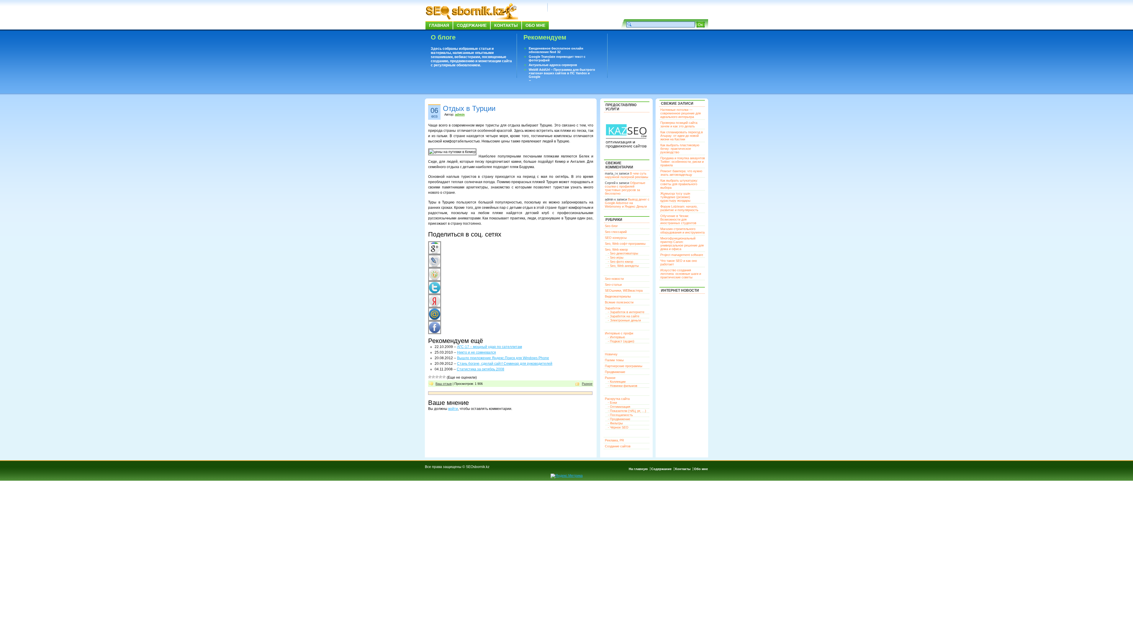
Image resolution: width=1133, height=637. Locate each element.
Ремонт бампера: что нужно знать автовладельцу (681, 172)
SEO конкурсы (616, 237)
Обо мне (535, 25)
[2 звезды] (433, 377)
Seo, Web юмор (616, 249)
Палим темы (614, 360)
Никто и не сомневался (476, 352)
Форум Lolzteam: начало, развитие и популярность (679, 208)
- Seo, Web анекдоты (623, 265)
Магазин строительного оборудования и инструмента (682, 230)
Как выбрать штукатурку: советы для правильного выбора (679, 184)
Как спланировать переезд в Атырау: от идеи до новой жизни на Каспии (681, 135)
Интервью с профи (619, 333)
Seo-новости (614, 278)
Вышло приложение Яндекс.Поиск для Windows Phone (503, 358)
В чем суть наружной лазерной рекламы (626, 175)
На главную (638, 469)
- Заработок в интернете (626, 312)
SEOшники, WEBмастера (624, 290)
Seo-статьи (613, 284)
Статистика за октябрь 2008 (480, 369)
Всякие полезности (619, 302)
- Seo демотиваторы (623, 253)
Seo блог (611, 226)
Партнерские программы (623, 366)
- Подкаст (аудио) (621, 341)
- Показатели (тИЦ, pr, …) (627, 411)
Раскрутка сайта (617, 398)
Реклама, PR (614, 440)
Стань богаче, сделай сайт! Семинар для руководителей (504, 364)
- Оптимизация (619, 406)
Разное (587, 383)
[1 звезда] (430, 377)
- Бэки (612, 402)
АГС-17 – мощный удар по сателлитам (489, 347)
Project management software (681, 255)
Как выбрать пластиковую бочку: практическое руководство (679, 148)
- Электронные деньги (624, 320)
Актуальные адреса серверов (553, 65)
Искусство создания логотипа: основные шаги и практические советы (680, 273)
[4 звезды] (440, 377)
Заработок (612, 308)
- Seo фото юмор (620, 261)
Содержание (472, 25)
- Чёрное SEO (618, 427)
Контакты (506, 25)
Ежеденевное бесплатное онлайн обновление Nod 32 (556, 50)
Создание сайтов (618, 446)
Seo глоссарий (616, 232)
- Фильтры (615, 423)
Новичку (611, 354)
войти (453, 409)
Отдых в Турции (469, 108)
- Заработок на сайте (623, 316)
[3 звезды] (437, 377)
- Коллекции (617, 381)
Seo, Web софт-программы (625, 243)
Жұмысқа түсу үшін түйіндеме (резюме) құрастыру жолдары (675, 197)
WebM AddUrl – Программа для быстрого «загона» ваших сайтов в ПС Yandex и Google (562, 73)
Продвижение (615, 372)
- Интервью (616, 337)
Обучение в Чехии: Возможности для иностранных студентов (678, 219)
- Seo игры (615, 257)
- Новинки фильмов (622, 386)
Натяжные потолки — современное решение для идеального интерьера (680, 113)
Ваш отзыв (443, 383)
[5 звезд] (444, 377)
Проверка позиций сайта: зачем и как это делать (679, 124)
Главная (439, 25)
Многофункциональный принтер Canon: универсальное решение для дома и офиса (682, 244)
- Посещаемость (620, 415)
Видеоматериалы (618, 296)
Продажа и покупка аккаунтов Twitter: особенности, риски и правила (682, 161)
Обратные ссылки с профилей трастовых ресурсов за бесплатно (625, 188)
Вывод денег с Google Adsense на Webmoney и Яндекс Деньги (627, 203)
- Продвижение (619, 419)
